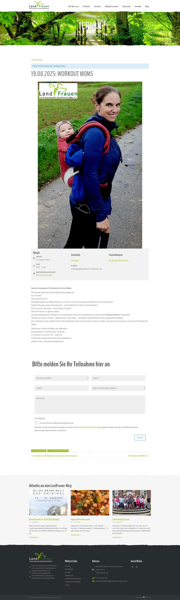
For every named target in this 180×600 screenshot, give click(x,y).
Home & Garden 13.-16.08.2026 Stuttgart (44, 519)
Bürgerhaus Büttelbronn (119, 260)
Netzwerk (126, 6)
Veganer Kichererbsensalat (80, 519)
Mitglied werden (111, 6)
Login (67, 585)
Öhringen (75, 260)
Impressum (69, 575)
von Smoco (148, 597)
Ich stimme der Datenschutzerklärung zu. (57, 423)
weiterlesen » (34, 537)
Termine (97, 6)
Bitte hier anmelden (44, 275)
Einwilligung (39, 418)
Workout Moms (92, 34)
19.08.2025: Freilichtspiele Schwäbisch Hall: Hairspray (54, 456)
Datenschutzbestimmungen (90, 427)
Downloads (69, 569)
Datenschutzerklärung (73, 579)
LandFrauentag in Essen (120, 519)
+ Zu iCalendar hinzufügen (58, 450)
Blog (147, 6)
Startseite (69, 34)
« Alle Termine (37, 60)
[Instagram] (137, 567)
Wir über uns (73, 6)
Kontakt (138, 6)
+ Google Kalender (38, 450)
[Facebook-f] (132, 567)
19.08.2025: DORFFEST (138, 456)
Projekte (86, 6)
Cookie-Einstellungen (73, 582)
